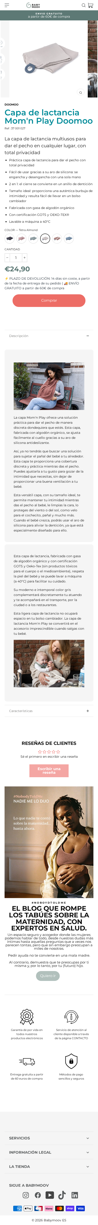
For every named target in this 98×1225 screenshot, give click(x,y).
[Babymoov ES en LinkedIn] (74, 1195)
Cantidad (12, 249)
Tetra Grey (9, 238)
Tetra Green (33, 238)
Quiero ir (48, 976)
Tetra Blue (68, 238)
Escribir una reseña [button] (49, 771)
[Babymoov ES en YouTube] (50, 1195)
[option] (49, 58)
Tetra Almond (45, 238)
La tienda (19, 1166)
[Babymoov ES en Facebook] (38, 1195)
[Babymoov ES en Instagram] (25, 1195)
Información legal (30, 1152)
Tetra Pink (21, 238)
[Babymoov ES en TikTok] (62, 1195)
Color (21, 230)
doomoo (11, 104)
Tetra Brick (57, 238)
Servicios (19, 1138)
